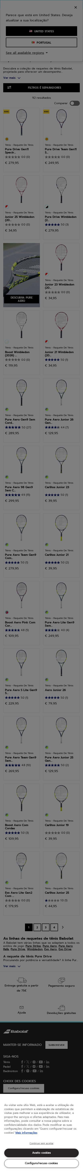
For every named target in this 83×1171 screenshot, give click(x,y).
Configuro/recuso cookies (41, 1163)
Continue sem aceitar (41, 1143)
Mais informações (26, 1133)
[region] (41, 1132)
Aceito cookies (41, 1153)
